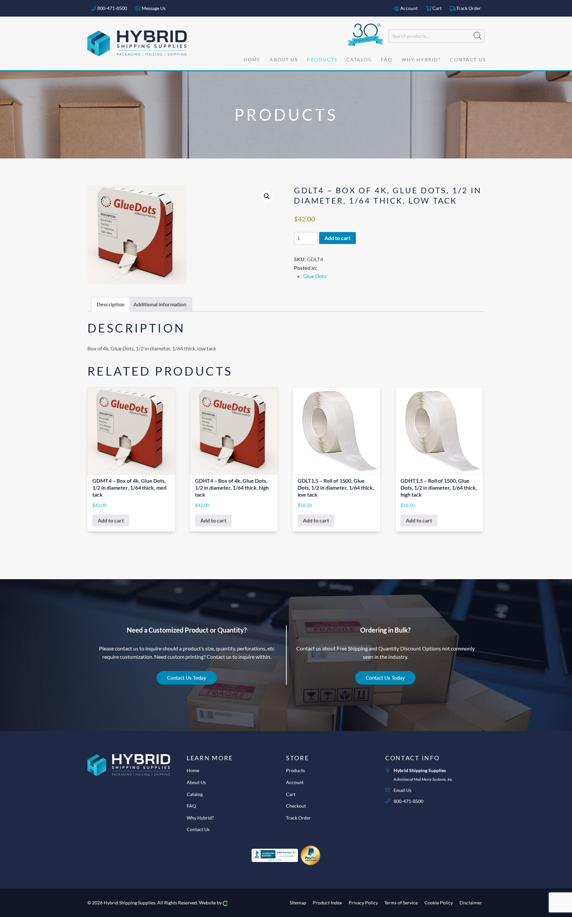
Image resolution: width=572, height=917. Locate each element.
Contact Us (198, 829)
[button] (267, 196)
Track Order (468, 8)
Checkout (296, 806)
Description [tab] (110, 304)
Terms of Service (401, 902)
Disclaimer (470, 902)
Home (193, 770)
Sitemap (298, 902)
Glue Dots (314, 276)
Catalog (195, 794)
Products (295, 770)
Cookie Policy (438, 902)
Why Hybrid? (200, 818)
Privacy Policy (363, 902)
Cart (436, 8)
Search (478, 36)
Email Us (402, 790)
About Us (196, 782)
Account (408, 8)
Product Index (327, 902)
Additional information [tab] (159, 304)
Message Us (153, 8)
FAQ (191, 806)
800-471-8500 (111, 8)
